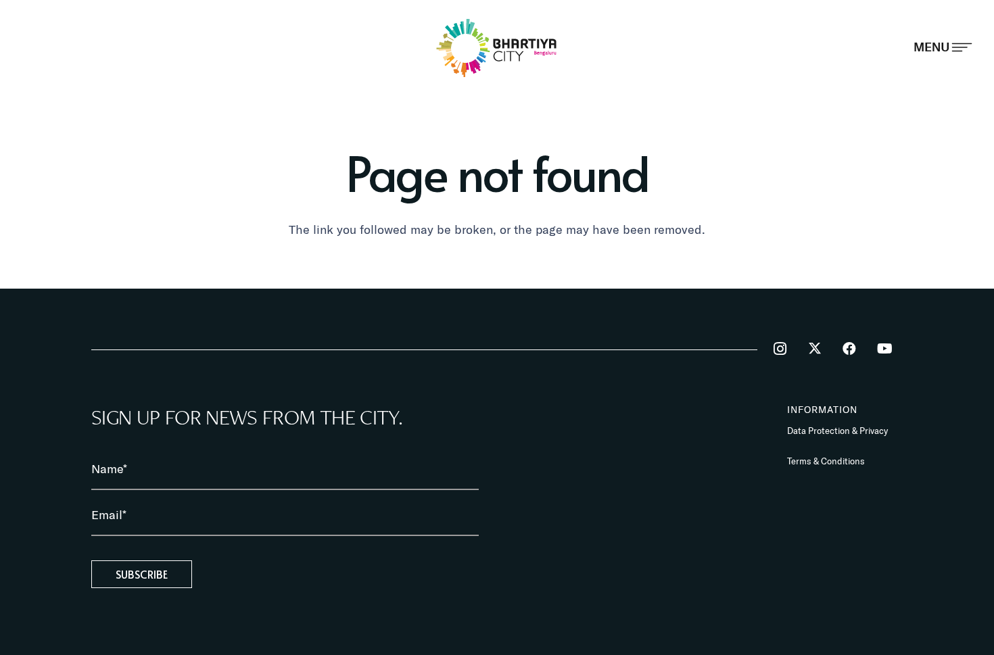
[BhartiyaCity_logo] (497, 47)
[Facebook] (849, 349)
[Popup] (943, 47)
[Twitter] (815, 349)
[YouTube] (884, 349)
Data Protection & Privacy (837, 430)
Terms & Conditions (826, 461)
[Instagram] (780, 349)
